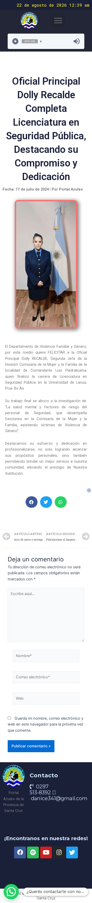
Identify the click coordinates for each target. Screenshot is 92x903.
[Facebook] (20, 852)
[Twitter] (72, 852)
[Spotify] (33, 852)
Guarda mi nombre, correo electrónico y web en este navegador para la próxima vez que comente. (45, 724)
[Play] (15, 41)
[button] (58, 20)
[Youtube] (46, 852)
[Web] (46, 699)
